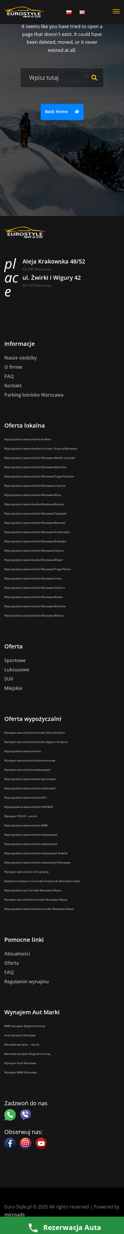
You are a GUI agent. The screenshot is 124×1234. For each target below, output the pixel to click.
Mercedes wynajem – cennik (21, 1044)
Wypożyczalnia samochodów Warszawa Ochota (33, 551)
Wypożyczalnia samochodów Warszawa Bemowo (34, 523)
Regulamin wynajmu (26, 981)
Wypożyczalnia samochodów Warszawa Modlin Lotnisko (39, 458)
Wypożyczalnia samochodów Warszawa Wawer (33, 560)
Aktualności (17, 954)
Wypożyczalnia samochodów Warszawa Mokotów (35, 467)
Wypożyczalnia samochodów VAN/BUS (28, 807)
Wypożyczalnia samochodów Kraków (27, 439)
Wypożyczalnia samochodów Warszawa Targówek (35, 513)
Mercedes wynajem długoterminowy (27, 1054)
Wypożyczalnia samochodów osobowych (30, 788)
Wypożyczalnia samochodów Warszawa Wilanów (34, 606)
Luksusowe (16, 669)
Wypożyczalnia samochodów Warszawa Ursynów (34, 486)
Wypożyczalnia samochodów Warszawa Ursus (32, 578)
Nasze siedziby (20, 358)
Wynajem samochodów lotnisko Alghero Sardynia (36, 742)
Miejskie (13, 688)
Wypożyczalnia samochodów (22, 751)
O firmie (13, 367)
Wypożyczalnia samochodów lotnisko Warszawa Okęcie (39, 909)
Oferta (11, 963)
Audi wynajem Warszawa (19, 1035)
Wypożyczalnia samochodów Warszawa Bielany (34, 504)
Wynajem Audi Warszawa (20, 1063)
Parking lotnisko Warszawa (33, 395)
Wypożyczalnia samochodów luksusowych (30, 835)
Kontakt (13, 385)
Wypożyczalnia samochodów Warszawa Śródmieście (37, 532)
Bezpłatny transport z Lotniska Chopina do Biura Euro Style (42, 881)
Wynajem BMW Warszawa (20, 1072)
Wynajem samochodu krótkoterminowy (29, 760)
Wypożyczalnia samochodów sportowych (30, 779)
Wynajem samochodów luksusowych (27, 770)
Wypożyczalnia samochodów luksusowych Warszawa (37, 862)
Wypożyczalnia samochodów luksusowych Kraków (35, 853)
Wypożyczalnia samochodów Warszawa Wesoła (33, 615)
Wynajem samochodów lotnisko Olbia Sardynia (34, 733)
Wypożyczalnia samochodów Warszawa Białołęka (35, 541)
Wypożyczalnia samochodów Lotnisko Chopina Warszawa (40, 448)
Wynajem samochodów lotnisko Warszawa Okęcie (35, 900)
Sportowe (15, 660)
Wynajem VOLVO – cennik (20, 816)
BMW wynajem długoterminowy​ (24, 1026)
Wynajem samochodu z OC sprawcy (26, 872)
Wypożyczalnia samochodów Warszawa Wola (32, 495)
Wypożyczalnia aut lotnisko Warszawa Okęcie (32, 890)
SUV (8, 679)
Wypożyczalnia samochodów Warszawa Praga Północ (37, 569)
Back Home (57, 111)
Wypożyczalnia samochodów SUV (25, 797)
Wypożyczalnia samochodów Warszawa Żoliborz (34, 588)
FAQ (9, 376)
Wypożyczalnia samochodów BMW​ (26, 825)
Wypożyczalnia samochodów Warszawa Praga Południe (39, 476)
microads (14, 1214)
